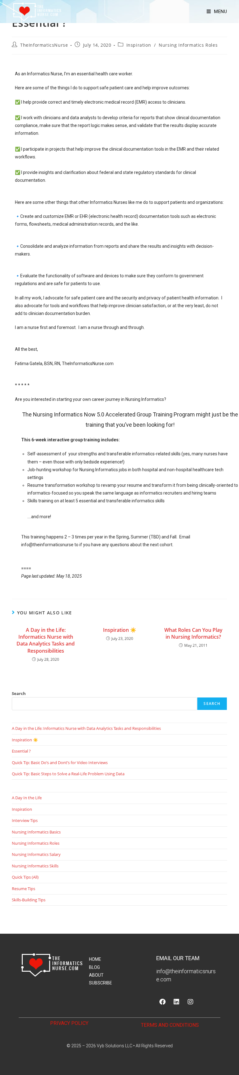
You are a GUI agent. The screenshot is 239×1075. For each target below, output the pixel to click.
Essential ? (21, 751)
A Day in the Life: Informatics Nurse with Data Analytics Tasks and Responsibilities (45, 640)
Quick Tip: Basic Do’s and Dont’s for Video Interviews (60, 762)
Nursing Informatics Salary (36, 854)
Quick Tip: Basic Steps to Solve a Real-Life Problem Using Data (68, 774)
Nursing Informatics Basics (36, 832)
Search (19, 693)
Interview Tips (25, 820)
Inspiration (138, 45)
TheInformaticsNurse (44, 45)
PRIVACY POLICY (69, 1023)
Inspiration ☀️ (119, 630)
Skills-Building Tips (28, 900)
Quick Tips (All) (25, 877)
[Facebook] (162, 1002)
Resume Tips (23, 888)
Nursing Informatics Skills (35, 866)
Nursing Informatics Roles (188, 45)
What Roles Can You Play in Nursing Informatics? (193, 633)
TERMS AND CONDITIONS (170, 1025)
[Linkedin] (176, 1002)
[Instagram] (190, 1002)
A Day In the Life (27, 797)
